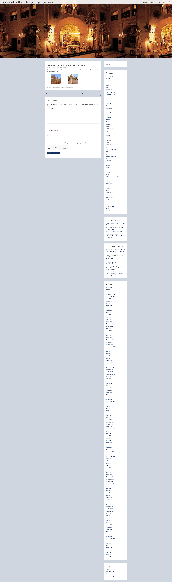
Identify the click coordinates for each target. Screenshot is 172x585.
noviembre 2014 (110, 479)
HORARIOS (109, 151)
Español (145, 2)
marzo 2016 (109, 442)
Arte (107, 83)
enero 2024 (109, 310)
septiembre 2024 (110, 296)
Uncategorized (56, 87)
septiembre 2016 (110, 429)
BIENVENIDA (109, 90)
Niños (107, 174)
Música (108, 167)
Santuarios (109, 192)
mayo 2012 (109, 547)
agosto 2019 (109, 349)
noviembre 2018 (110, 369)
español (50, 87)
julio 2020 (108, 328)
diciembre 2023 (110, 312)
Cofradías (108, 103)
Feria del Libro (49, 94)
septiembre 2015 (110, 456)
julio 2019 (108, 351)
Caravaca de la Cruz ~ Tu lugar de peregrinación (27, 2)
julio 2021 (108, 317)
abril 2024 (108, 303)
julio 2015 (108, 461)
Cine (107, 101)
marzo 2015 (109, 470)
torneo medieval (110, 204)
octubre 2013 (109, 509)
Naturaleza (109, 169)
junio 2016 (108, 435)
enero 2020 (109, 337)
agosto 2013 (109, 513)
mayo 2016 (109, 438)
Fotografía (108, 144)
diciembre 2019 (110, 340)
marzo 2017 (109, 415)
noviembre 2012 (110, 534)
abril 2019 (108, 358)
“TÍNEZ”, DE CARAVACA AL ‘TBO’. (114, 231)
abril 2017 (108, 413)
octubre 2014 (109, 481)
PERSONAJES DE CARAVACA (113, 176)
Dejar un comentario (68, 87)
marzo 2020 (109, 333)
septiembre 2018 (110, 374)
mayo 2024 (109, 301)
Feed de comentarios (111, 573)
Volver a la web (162, 2)
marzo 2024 (109, 305)
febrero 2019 (109, 362)
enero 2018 (109, 392)
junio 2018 (108, 381)
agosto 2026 (109, 287)
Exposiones (109, 131)
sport (107, 199)
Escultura (108, 122)
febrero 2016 (109, 445)
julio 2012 (108, 543)
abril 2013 (108, 522)
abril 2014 (108, 495)
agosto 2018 (109, 376)
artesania (108, 85)
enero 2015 (109, 474)
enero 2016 (109, 447)
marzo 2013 (109, 525)
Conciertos (109, 106)
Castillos (108, 99)
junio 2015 (108, 463)
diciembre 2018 (110, 367)
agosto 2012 (109, 540)
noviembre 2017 (110, 397)
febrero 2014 (109, 499)
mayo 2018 (109, 383)
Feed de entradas (110, 571)
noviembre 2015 (110, 451)
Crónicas (108, 110)
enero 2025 (109, 292)
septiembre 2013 (110, 511)
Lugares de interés (111, 156)
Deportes (108, 115)
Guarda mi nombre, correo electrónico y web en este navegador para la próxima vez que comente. (72, 143)
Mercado (108, 158)
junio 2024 (109, 298)
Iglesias (108, 154)
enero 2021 (109, 321)
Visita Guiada (109, 211)
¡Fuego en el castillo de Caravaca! (114, 227)
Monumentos (109, 163)
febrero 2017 (109, 417)
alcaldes (108, 78)
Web (48, 136)
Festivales (108, 135)
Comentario (50, 108)
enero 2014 (109, 502)
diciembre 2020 (110, 324)
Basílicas (108, 87)
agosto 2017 (109, 404)
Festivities (108, 140)
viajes (107, 208)
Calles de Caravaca (110, 94)
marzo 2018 (109, 388)
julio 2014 (108, 488)
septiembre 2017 (110, 401)
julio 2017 (108, 406)
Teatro (107, 201)
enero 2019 (109, 365)
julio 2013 (108, 515)
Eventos (108, 126)
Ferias (107, 133)
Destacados (109, 117)
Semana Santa (109, 195)
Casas (107, 96)
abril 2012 (108, 550)
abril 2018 (108, 385)
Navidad (108, 172)
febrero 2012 (109, 554)
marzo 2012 (109, 552)
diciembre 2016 (110, 422)
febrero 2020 (109, 335)
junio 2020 (109, 330)
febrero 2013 (109, 527)
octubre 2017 (109, 399)
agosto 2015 (109, 458)
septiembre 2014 (110, 483)
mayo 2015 (109, 465)
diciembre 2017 (110, 394)
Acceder (108, 569)
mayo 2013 (108, 520)
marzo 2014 (109, 497)
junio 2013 (108, 518)
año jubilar (109, 80)
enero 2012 (109, 556)
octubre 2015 (109, 454)
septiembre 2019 (110, 346)
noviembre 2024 (110, 294)
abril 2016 (108, 440)
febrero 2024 (109, 308)
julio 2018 (108, 378)
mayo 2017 (109, 410)
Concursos (109, 108)
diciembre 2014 (110, 477)
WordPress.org (110, 576)
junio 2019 (108, 353)
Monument (109, 160)
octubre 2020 (109, 326)
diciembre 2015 (110, 449)
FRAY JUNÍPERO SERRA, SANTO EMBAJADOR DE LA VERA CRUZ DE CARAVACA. (115, 235)
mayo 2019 (109, 356)
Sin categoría (109, 197)
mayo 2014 (109, 493)
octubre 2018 (109, 372)
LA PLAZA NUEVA (110, 229)
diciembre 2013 (110, 504)
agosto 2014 (109, 486)
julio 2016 (108, 433)
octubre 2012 (109, 536)
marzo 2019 (109, 360)
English (153, 2)
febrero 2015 (109, 472)
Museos (108, 165)
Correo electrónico (52, 130)
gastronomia (109, 147)
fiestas (107, 142)
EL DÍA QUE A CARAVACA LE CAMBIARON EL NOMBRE (115, 251)
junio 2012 (109, 545)
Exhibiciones (109, 128)
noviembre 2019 (110, 342)
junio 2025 (109, 289)
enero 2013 (109, 529)
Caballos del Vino (110, 92)
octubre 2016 (109, 426)
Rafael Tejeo (109, 183)
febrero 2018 (109, 390)
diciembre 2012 (110, 531)
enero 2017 (109, 419)
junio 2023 (109, 314)
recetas (108, 185)
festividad (108, 138)
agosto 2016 (109, 431)
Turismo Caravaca (62, 67)
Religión (108, 188)
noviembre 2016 (110, 424)
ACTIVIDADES (109, 76)
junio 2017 (108, 408)
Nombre (49, 125)
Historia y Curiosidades (112, 149)
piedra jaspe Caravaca (111, 179)
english (108, 119)
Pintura (108, 181)
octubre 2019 (109, 344)
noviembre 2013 (110, 506)
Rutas (107, 190)
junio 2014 (108, 490)
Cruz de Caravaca (110, 112)
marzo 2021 (109, 319)
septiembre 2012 (110, 538)
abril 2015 (108, 467)
